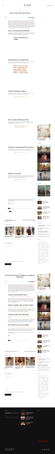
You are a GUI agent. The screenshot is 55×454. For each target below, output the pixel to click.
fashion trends (46, 249)
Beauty (39, 149)
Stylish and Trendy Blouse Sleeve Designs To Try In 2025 (46, 217)
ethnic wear (47, 381)
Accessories (20, 273)
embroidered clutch (20, 340)
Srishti (8, 17)
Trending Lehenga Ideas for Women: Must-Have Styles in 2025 (46, 207)
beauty (39, 375)
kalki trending (47, 253)
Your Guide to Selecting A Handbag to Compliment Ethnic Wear (10, 220)
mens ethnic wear (29, 208)
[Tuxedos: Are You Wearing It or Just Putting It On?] (30, 230)
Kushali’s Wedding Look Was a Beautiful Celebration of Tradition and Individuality (43, 169)
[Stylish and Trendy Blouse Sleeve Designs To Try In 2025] (39, 217)
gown (41, 250)
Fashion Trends (45, 149)
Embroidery (44, 246)
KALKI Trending (49, 159)
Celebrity (39, 378)
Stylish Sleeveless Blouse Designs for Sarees (45, 202)
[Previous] (38, 190)
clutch (13, 340)
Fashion (39, 177)
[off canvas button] (2, 5)
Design (39, 246)
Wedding (39, 262)
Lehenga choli (42, 388)
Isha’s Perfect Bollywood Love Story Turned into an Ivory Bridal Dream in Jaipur (43, 151)
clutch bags (24, 329)
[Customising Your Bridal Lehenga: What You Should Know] (9, 361)
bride (47, 243)
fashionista (42, 249)
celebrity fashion (43, 378)
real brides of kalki (40, 259)
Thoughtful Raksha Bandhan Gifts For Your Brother (9, 236)
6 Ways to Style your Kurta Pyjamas (29, 351)
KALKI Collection (49, 149)
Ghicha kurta (12, 208)
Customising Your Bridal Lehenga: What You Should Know (9, 367)
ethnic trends (43, 381)
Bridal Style (39, 167)
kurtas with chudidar (24, 208)
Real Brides (53, 159)
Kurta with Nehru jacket (17, 208)
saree (48, 259)
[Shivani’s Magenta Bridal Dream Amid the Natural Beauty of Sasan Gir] (43, 307)
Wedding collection (43, 262)
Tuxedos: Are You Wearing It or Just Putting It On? (30, 236)
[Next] (49, 190)
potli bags (24, 340)
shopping (42, 394)
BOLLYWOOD (42, 375)
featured (39, 250)
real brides (43, 391)
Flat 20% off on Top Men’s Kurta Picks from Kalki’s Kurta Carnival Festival (20, 237)
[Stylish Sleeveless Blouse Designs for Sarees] (39, 202)
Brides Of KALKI (42, 149)
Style (44, 394)
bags (11, 340)
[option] (43, 132)
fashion (39, 249)
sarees (39, 394)
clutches (16, 340)
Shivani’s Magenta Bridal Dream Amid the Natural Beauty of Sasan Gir (43, 139)
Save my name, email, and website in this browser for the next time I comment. (15, 261)
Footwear (45, 177)
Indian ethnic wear (45, 250)
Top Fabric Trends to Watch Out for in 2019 (11, 351)
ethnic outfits (39, 381)
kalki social (43, 253)
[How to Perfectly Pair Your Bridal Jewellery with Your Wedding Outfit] (20, 361)
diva (41, 246)
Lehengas (46, 388)
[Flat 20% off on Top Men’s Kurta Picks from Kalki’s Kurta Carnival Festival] (20, 230)
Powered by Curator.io (46, 443)
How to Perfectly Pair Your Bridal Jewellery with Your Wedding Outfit (19, 367)
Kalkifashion (39, 253)
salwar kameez (45, 259)
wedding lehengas (40, 263)
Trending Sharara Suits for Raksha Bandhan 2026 (43, 236)
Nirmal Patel (8, 281)
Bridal (46, 375)
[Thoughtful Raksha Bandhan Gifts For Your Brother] (9, 230)
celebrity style (48, 378)
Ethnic (47, 246)
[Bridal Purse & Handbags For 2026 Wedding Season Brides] (30, 361)
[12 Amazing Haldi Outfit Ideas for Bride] (39, 346)
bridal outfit (44, 243)
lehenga (39, 388)
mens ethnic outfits (40, 256)
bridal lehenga (40, 243)
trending (47, 394)
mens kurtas (39, 391)
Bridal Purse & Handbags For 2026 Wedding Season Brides (30, 367)
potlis (27, 340)
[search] (52, 5)
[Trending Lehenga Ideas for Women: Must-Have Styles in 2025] (39, 207)
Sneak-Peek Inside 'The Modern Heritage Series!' (28, 220)
